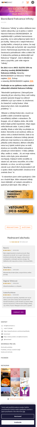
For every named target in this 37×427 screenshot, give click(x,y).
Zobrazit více (18, 312)
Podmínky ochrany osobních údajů (10, 350)
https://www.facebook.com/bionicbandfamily (17, 331)
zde (24, 411)
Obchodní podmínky (6, 347)
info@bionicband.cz (9, 326)
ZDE (31, 81)
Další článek (26, 227)
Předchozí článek (12, 227)
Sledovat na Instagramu (16, 399)
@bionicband (7, 339)
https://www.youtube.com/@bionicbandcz (16, 337)
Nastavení (17, 416)
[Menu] (33, 2)
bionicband (7, 334)
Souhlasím (17, 422)
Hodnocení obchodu (18, 237)
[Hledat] (23, 2)
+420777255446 (8, 328)
